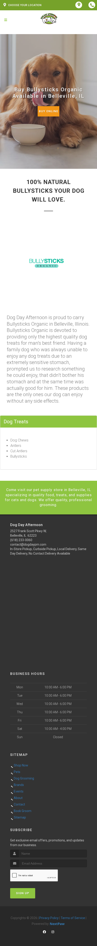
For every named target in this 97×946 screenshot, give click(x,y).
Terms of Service (73, 918)
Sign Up (22, 893)
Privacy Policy (49, 918)
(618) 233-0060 (21, 540)
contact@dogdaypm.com (28, 544)
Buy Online (48, 111)
